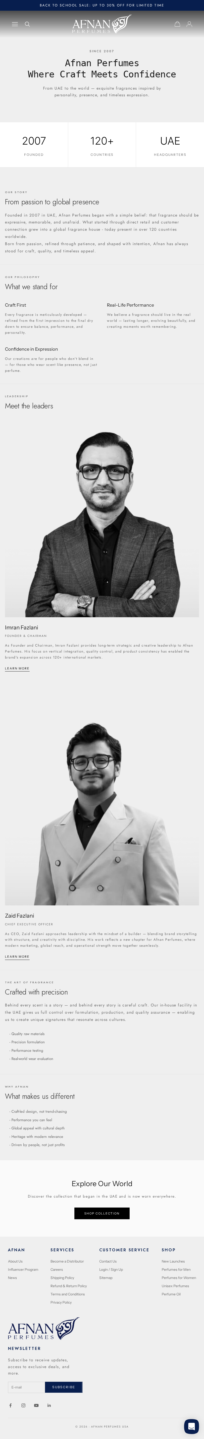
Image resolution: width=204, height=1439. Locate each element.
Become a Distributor (67, 1261)
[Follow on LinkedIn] (49, 1405)
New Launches (173, 1261)
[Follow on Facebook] (10, 1405)
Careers (57, 1269)
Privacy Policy (61, 1302)
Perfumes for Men (176, 1269)
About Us (15, 1261)
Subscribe (63, 1387)
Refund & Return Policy (69, 1286)
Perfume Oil (171, 1294)
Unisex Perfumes (175, 1286)
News (12, 1277)
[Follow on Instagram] (23, 1405)
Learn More (17, 668)
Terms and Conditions (68, 1294)
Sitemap (105, 1277)
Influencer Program (23, 1269)
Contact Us (108, 1261)
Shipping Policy (62, 1277)
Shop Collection (102, 1213)
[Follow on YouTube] (36, 1405)
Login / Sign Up (111, 1269)
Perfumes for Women (179, 1277)
